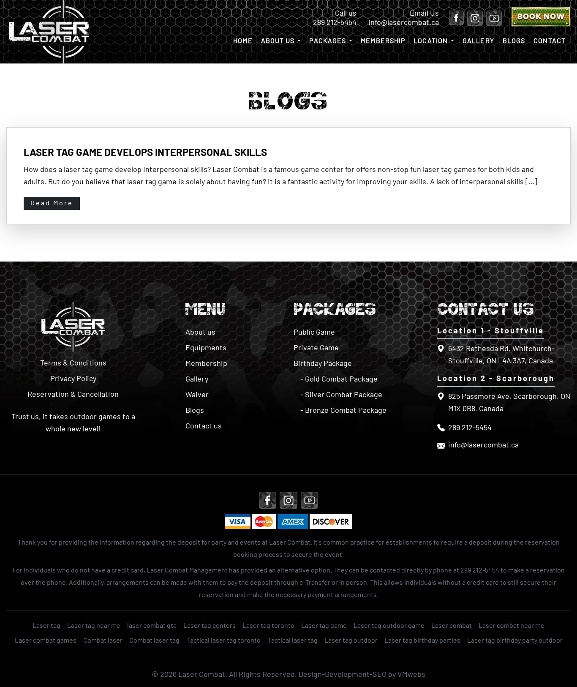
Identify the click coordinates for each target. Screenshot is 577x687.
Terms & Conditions (73, 362)
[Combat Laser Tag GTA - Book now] (541, 23)
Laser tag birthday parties (422, 640)
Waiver (197, 394)
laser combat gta (152, 625)
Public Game (314, 331)
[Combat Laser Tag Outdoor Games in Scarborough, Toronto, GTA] (73, 327)
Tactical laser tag (292, 640)
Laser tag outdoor (351, 640)
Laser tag (46, 625)
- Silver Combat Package (341, 394)
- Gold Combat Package (339, 378)
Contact (549, 40)
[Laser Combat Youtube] (492, 19)
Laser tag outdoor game (389, 625)
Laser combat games (45, 640)
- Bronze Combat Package (343, 409)
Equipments (205, 347)
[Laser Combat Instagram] (473, 19)
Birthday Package (323, 363)
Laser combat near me (511, 625)
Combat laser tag (154, 640)
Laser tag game (324, 625)
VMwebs (411, 674)
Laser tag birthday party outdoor (515, 640)
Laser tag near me (93, 625)
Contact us (203, 425)
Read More (51, 203)
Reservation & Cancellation (73, 393)
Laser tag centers (209, 625)
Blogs (514, 40)
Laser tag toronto (268, 625)
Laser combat (451, 625)
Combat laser (102, 640)
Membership (383, 40)
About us (278, 40)
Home (242, 40)
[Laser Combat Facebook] (456, 19)
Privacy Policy (73, 378)
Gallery (478, 40)
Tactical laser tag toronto (223, 640)
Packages (327, 40)
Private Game (316, 347)
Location (431, 40)
